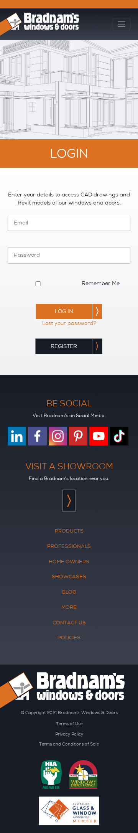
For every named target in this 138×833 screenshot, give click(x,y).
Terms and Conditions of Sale (69, 744)
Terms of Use (69, 723)
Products (69, 531)
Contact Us (69, 622)
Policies (69, 637)
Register (64, 346)
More (69, 607)
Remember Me (101, 283)
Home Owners (69, 561)
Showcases (69, 576)
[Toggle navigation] (121, 24)
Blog (69, 592)
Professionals (69, 546)
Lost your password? (69, 323)
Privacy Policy (69, 734)
